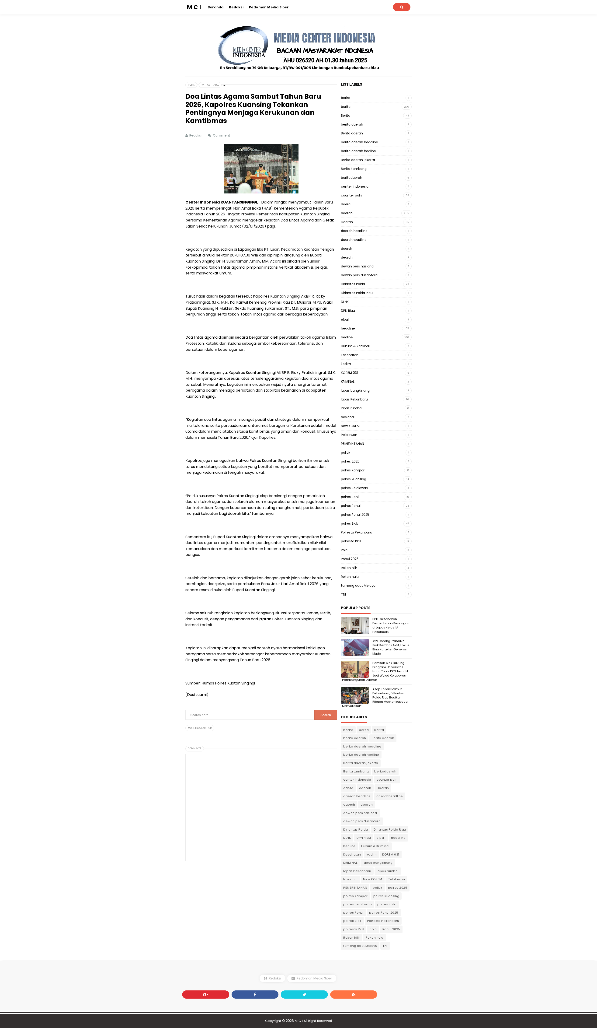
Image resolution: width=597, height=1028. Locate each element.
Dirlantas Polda (353, 284)
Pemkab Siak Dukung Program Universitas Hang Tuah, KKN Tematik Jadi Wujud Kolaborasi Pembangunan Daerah (375, 671)
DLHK (345, 301)
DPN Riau (348, 310)
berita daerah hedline (358, 151)
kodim (346, 363)
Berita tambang (354, 168)
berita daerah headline (359, 142)
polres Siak (349, 523)
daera (346, 204)
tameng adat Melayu (358, 585)
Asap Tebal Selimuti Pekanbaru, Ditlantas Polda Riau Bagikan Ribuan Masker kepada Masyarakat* (375, 697)
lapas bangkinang (355, 390)
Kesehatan (349, 355)
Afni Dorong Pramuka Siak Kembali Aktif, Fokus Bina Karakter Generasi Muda (390, 647)
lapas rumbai (351, 408)
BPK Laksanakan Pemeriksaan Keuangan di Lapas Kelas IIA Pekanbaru (390, 625)
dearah (347, 257)
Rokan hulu (350, 576)
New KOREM (350, 426)
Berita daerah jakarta (358, 160)
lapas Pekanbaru (354, 399)
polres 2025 (350, 461)
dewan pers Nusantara (359, 275)
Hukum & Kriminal (355, 346)
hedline (347, 337)
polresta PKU (351, 541)
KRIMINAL (347, 381)
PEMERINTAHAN (352, 443)
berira (345, 97)
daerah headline (354, 230)
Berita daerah (352, 133)
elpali (345, 319)
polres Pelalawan (354, 488)
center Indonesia (354, 186)
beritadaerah (351, 177)
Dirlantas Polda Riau (357, 293)
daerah (347, 213)
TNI (343, 594)
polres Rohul (351, 505)
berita (346, 106)
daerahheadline (354, 239)
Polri (344, 550)
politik (345, 452)
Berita (345, 115)
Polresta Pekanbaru (356, 532)
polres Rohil (350, 497)
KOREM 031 (349, 372)
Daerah (347, 222)
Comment (222, 135)
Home (191, 85)
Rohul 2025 (349, 559)
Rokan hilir (349, 567)
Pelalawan (349, 434)
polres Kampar (352, 470)
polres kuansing (353, 479)
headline (348, 328)
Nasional (347, 417)
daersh (346, 248)
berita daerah (352, 124)
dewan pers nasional (357, 266)
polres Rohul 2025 (355, 514)
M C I (299, 1020)
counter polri (351, 195)
